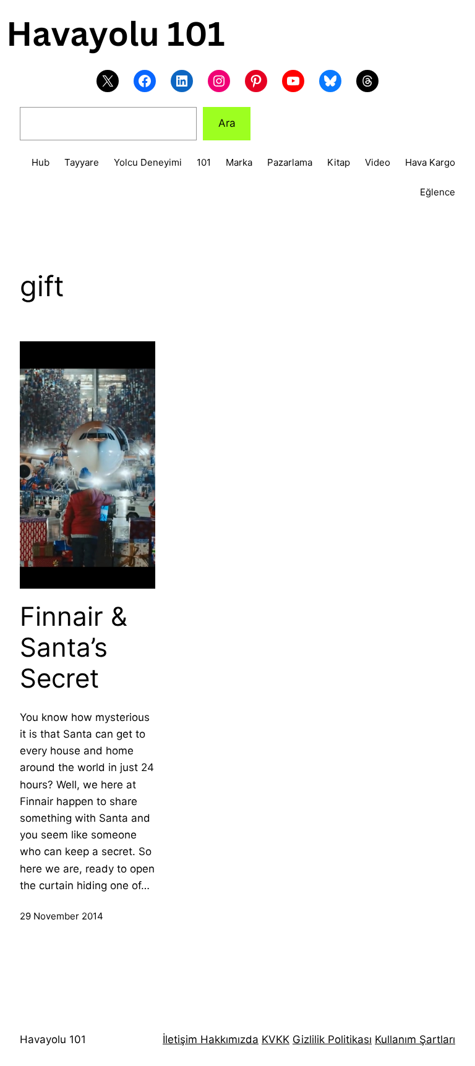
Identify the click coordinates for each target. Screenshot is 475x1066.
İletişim (180, 1039)
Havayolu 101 (53, 1039)
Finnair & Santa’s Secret (73, 647)
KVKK (275, 1039)
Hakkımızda (228, 1039)
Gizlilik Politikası (332, 1039)
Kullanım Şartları (415, 1039)
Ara (227, 123)
